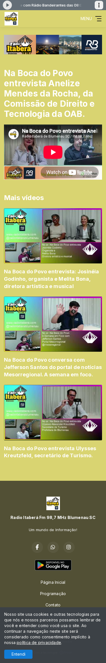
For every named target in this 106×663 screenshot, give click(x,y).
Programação (53, 593)
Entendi (18, 654)
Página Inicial (53, 582)
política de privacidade (39, 642)
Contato (53, 604)
